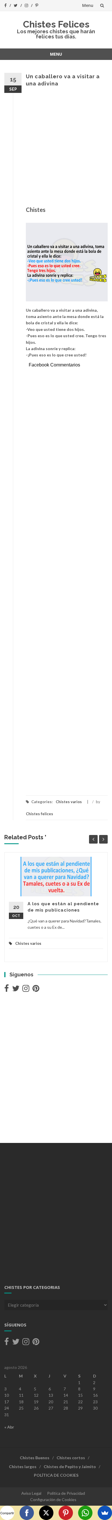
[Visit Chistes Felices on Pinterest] (35, 989)
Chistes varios (69, 801)
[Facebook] (27, 1513)
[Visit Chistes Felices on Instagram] (25, 989)
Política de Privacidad (66, 1493)
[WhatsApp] (85, 1513)
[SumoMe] (105, 1513)
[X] (46, 1513)
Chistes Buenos (34, 1457)
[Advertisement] (56, 149)
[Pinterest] (66, 1513)
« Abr (9, 1427)
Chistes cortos (71, 1457)
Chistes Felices (56, 24)
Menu (87, 5)
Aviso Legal (31, 1493)
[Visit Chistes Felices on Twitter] (16, 989)
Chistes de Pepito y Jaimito (70, 1466)
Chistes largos (22, 1466)
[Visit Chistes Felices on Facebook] (6, 989)
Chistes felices (39, 813)
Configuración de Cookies (53, 1499)
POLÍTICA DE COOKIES (56, 1475)
